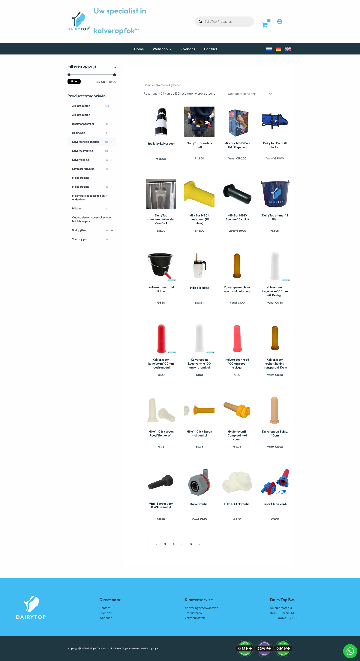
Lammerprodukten (90, 168)
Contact (104, 608)
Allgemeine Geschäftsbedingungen (140, 648)
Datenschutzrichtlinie (108, 648)
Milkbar (90, 208)
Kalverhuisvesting (92, 150)
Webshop (105, 618)
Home (147, 85)
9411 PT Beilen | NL (282, 613)
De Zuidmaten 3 (281, 608)
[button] (170, 48)
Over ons (105, 613)
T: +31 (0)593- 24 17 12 (285, 618)
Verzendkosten (195, 618)
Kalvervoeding (92, 159)
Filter (74, 81)
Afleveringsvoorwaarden (201, 608)
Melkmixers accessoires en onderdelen (90, 197)
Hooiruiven (90, 132)
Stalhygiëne (92, 230)
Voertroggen (90, 239)
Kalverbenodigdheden (92, 141)
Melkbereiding (89, 177)
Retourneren (193, 613)
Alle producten (90, 105)
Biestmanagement (92, 123)
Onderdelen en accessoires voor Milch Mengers (92, 219)
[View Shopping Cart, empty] (264, 25)
